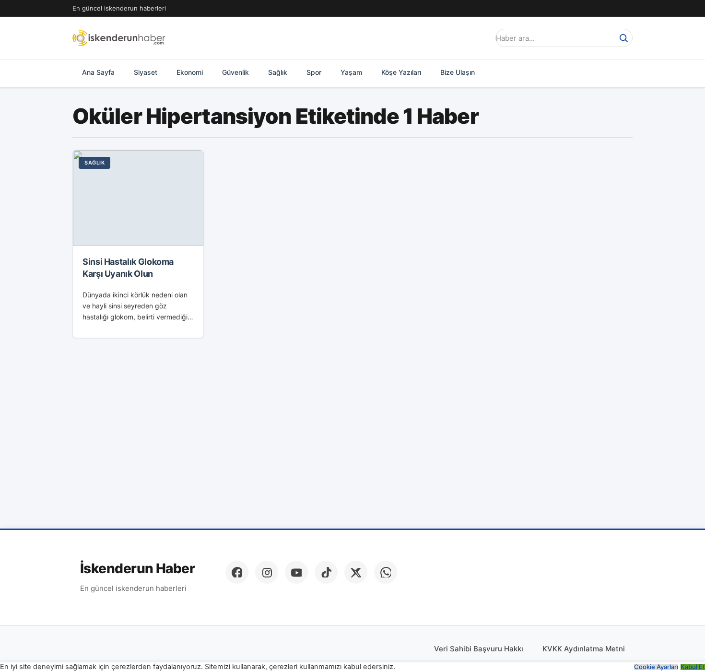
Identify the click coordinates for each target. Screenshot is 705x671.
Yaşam (351, 72)
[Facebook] (236, 572)
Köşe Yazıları (401, 72)
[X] (355, 572)
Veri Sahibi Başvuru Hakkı (478, 648)
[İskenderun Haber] (118, 37)
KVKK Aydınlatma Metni (583, 648)
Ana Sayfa (98, 72)
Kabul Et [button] (693, 667)
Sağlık (277, 72)
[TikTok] (326, 572)
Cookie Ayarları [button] (656, 667)
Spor (313, 72)
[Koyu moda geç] (479, 37)
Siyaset (145, 72)
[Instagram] (266, 572)
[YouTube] (296, 572)
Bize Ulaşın (457, 72)
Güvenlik (235, 72)
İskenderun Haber (137, 569)
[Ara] (623, 38)
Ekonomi (189, 72)
